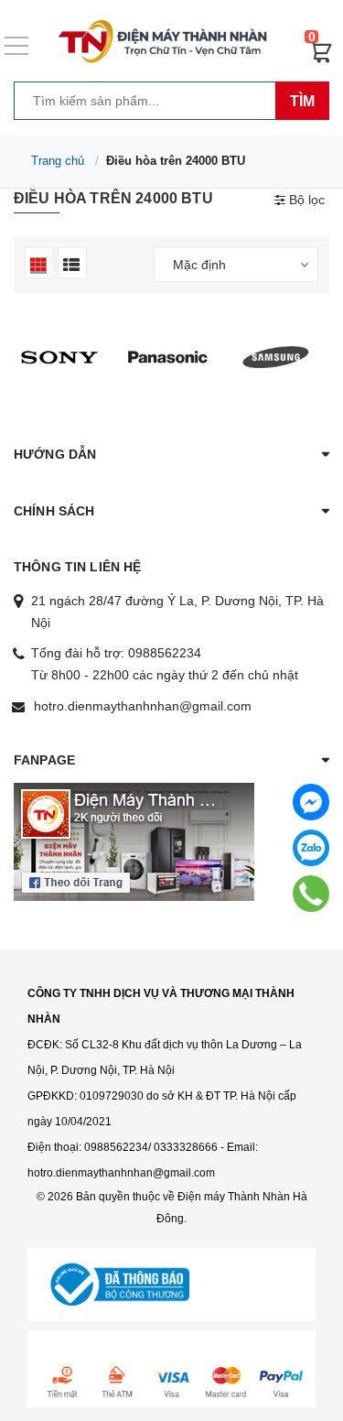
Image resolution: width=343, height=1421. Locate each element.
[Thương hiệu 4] (167, 356)
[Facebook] (311, 802)
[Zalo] (311, 848)
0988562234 (164, 652)
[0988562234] (311, 893)
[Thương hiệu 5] (276, 356)
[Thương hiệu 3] (59, 356)
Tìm (302, 101)
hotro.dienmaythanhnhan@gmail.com (143, 706)
